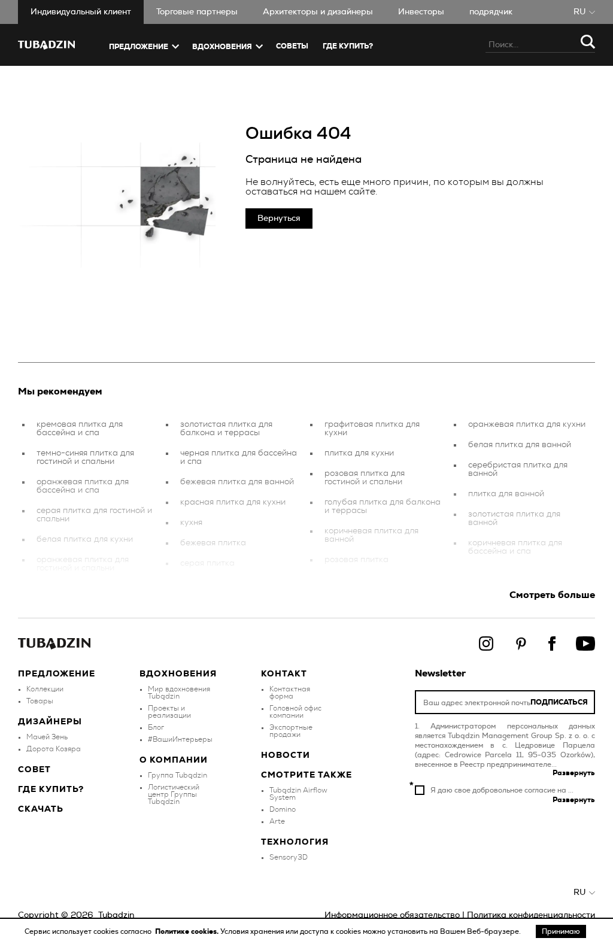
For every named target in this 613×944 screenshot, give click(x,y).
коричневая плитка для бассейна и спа (515, 547)
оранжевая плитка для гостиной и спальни (83, 564)
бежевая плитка (213, 543)
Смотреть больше (552, 595)
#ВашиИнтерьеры (180, 739)
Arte (277, 821)
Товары (39, 701)
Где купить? (51, 789)
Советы (292, 46)
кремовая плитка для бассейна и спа (80, 428)
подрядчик (490, 12)
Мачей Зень (47, 736)
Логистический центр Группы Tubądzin (173, 794)
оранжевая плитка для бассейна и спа (83, 486)
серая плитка (207, 563)
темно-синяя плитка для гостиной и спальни (85, 457)
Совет (34, 770)
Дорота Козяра (53, 748)
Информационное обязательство (392, 915)
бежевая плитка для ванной (237, 482)
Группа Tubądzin (177, 775)
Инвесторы (421, 12)
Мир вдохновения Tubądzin (179, 692)
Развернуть (574, 772)
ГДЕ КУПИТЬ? (348, 46)
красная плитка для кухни (233, 502)
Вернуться (279, 218)
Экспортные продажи (290, 731)
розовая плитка (356, 560)
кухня (191, 522)
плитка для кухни (359, 453)
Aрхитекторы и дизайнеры (318, 12)
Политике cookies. (187, 931)
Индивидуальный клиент (81, 12)
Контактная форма (289, 692)
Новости (285, 755)
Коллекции (44, 689)
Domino (282, 809)
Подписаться (559, 702)
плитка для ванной (506, 494)
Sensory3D (288, 857)
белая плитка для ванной (519, 445)
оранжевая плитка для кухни (526, 424)
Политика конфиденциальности (531, 915)
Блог (156, 727)
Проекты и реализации (169, 712)
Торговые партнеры (197, 12)
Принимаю (561, 931)
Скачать (40, 809)
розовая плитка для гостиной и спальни (364, 477)
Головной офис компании (295, 712)
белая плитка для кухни (85, 539)
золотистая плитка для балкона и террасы (226, 428)
